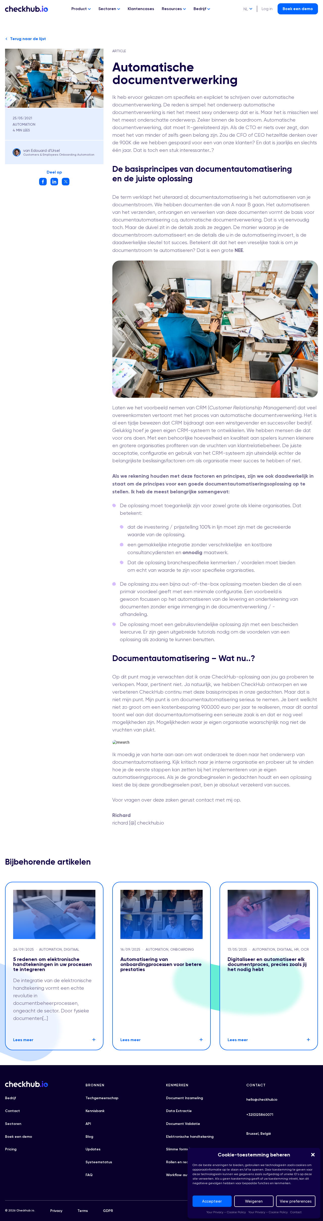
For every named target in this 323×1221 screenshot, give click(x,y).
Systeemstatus (99, 1162)
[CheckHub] (26, 9)
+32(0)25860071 (259, 1115)
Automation (24, 124)
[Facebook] (43, 184)
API (88, 1124)
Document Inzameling (184, 1098)
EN (246, 18)
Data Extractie (179, 1111)
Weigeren (254, 1201)
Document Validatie (183, 1124)
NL (246, 9)
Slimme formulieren (182, 1149)
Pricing (10, 1149)
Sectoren (107, 8)
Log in (267, 8)
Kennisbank (95, 1111)
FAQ (89, 1175)
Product (79, 8)
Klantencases (141, 8)
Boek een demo (298, 8)
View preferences (296, 1201)
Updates (93, 1149)
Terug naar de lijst (28, 38)
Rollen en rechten (181, 1162)
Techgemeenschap (102, 1098)
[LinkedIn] (54, 184)
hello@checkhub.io (261, 1099)
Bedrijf (200, 8)
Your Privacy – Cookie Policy (226, 1212)
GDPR (108, 1211)
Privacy (56, 1211)
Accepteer (212, 1201)
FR (246, 27)
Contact (296, 1212)
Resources (172, 8)
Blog (89, 1136)
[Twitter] (65, 184)
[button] (312, 1154)
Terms (82, 1211)
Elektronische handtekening (189, 1136)
